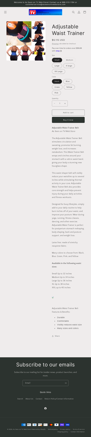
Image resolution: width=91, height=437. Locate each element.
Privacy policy (65, 429)
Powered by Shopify (39, 429)
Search (20, 399)
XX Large (58, 71)
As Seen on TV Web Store (22, 429)
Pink (56, 93)
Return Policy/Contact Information (59, 399)
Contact (39, 399)
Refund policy (53, 429)
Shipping (55, 44)
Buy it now (68, 120)
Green (57, 87)
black (57, 81)
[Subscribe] (65, 383)
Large (57, 66)
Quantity (55, 98)
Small (57, 60)
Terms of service (79, 429)
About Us (29, 399)
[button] (5, 12)
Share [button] (57, 336)
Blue (68, 81)
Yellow (69, 87)
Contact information (78, 432)
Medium (71, 60)
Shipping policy (62, 432)
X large (69, 66)
